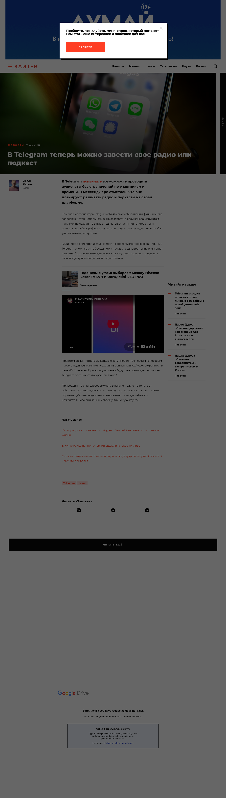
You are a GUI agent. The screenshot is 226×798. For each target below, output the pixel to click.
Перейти (85, 47)
